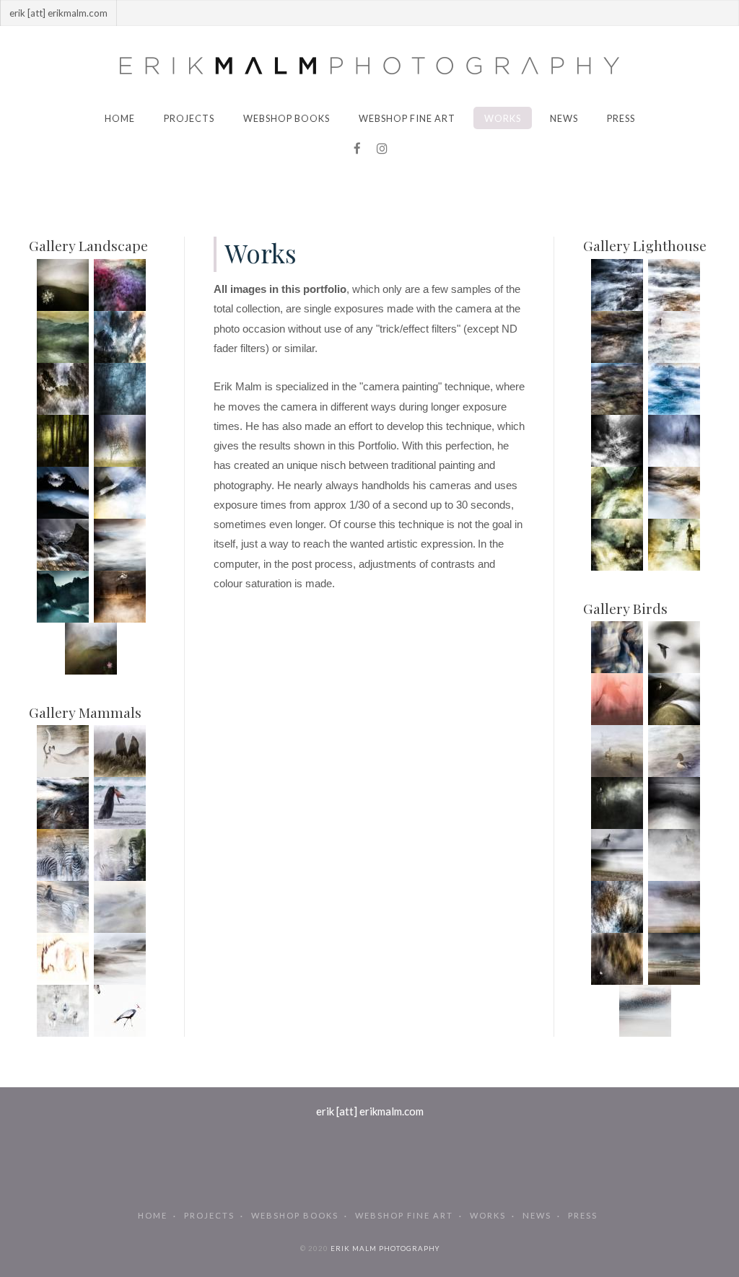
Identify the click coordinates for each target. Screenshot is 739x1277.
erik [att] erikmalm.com (370, 1111)
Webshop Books (286, 118)
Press (621, 118)
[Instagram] (382, 148)
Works (502, 118)
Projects (189, 118)
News (564, 118)
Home (120, 118)
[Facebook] (357, 148)
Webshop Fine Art (407, 118)
